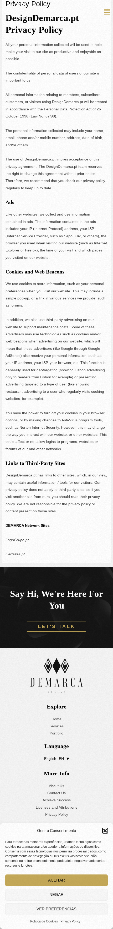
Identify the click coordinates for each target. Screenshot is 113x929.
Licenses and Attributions (56, 807)
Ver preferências (56, 909)
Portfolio (56, 733)
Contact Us (56, 793)
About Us (56, 786)
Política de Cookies (44, 921)
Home (56, 719)
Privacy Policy (70, 921)
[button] (105, 830)
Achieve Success (57, 800)
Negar (56, 894)
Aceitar (56, 880)
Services (56, 726)
